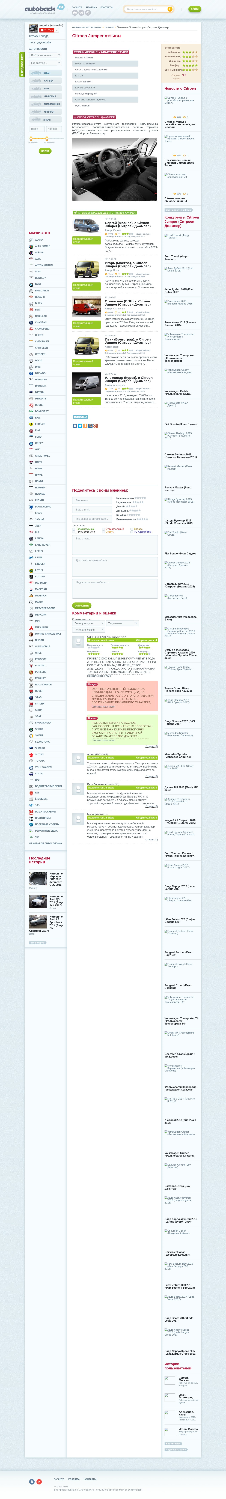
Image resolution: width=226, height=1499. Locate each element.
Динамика (174, 61)
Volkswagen (43, 767)
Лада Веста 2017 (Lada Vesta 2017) (179, 1319)
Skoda (39, 729)
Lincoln (40, 564)
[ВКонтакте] (75, 426)
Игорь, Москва (188, 1429)
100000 (31, 143)
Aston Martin (44, 265)
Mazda (39, 602)
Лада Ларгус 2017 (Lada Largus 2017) (180, 887)
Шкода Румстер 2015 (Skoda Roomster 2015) (179, 522)
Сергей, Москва (184, 1379)
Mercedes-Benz (45, 608)
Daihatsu (41, 379)
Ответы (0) (151, 746)
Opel (38, 653)
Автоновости (38, 49)
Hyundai (40, 494)
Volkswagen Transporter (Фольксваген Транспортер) (180, 358)
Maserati (41, 589)
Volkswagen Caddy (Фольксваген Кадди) (178, 392)
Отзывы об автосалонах (45, 843)
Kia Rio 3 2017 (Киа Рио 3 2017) (180, 1121)
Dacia (38, 360)
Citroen (40, 354)
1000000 (47, 143)
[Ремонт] (88, 13)
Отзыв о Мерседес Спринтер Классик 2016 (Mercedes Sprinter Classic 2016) (181, 653)
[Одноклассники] (85, 426)
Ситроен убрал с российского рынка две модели (180, 124)
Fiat (37, 430)
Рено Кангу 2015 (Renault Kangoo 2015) (180, 324)
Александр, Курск (186, 1413)
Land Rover (42, 545)
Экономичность (172, 69)
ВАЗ (37, 780)
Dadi (38, 367)
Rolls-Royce (43, 684)
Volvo (39, 773)
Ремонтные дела (46, 830)
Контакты (106, 7)
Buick (38, 303)
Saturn (39, 703)
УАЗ (37, 837)
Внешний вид (172, 56)
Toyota (39, 761)
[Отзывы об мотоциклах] (81, 13)
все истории (37, 942)
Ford (38, 436)
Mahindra (41, 583)
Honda (39, 481)
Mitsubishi (42, 627)
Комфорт (175, 65)
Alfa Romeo (42, 246)
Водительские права (48, 786)
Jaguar (39, 519)
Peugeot (40, 659)
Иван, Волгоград (186, 1396)
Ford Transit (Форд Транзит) (176, 258)
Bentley (40, 278)
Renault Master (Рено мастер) (178, 489)
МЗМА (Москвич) (45, 811)
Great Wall (42, 456)
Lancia (39, 538)
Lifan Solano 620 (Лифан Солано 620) (180, 920)
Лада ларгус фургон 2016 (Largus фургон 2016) (181, 1220)
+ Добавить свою (176, 1449)
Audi (38, 271)
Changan (40, 322)
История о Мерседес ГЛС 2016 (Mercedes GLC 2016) (56, 879)
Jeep (38, 525)
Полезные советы (47, 824)
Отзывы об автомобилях (86, 27)
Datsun (39, 392)
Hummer (40, 487)
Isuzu (38, 513)
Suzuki (39, 754)
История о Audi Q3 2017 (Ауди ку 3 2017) (56, 900)
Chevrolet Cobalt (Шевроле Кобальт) (177, 1253)
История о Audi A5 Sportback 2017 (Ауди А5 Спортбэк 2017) (46, 923)
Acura (39, 239)
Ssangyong (42, 741)
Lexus (39, 551)
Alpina (39, 252)
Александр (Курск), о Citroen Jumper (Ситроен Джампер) (129, 379)
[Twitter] (80, 426)
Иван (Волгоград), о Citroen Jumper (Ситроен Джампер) (128, 341)
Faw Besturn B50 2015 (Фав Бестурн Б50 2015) (180, 1286)
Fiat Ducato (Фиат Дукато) (181, 424)
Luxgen (40, 576)
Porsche (40, 672)
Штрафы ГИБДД (38, 36)
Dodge (39, 405)
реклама (91, 7)
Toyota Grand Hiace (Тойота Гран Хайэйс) (178, 689)
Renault (40, 678)
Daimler (40, 386)
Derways (40, 398)
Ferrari (40, 424)
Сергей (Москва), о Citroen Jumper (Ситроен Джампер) (128, 224)
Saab (38, 697)
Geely (39, 443)
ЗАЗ (37, 805)
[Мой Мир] (90, 426)
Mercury (41, 614)
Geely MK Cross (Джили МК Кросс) (180, 1055)
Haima (39, 468)
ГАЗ (37, 792)
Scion (38, 710)
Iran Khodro (43, 506)
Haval (39, 475)
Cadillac (41, 316)
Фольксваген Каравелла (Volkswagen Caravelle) (180, 1088)
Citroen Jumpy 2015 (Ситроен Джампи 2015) (180, 585)
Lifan (38, 557)
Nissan (39, 640)
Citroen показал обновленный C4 (176, 199)
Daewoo (40, 373)
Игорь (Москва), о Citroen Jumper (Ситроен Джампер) (128, 264)
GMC (37, 449)
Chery (39, 335)
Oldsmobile (42, 646)
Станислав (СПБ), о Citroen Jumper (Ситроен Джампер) (128, 303)
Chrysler (41, 348)
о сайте (77, 7)
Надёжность (173, 52)
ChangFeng (42, 328)
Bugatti (40, 297)
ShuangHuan (43, 722)
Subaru (40, 748)
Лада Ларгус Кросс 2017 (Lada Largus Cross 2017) (180, 1352)
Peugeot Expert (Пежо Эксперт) (178, 986)
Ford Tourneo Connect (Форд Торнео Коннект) (180, 854)
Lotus (39, 570)
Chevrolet (42, 341)
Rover (39, 691)
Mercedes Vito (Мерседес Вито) (181, 618)
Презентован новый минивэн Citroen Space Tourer (179, 163)
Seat (38, 716)
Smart (39, 735)
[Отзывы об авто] (75, 13)
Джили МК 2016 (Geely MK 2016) (181, 788)
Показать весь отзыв (99, 675)
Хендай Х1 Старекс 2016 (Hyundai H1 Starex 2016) (180, 821)
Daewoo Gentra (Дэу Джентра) (177, 1187)
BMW (38, 284)
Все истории (173, 1443)
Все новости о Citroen (178, 210)
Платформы (43, 818)
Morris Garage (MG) (48, 633)
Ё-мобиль (41, 799)
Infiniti (39, 500)
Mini (37, 621)
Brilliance (42, 290)
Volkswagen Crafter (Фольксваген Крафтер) (180, 1154)
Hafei (38, 462)
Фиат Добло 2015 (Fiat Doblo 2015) (179, 291)
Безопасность (172, 47)
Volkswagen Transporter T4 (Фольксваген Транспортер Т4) (181, 1021)
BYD (37, 309)
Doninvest (42, 411)
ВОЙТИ (195, 9)
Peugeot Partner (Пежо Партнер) (179, 953)
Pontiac (40, 665)
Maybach (40, 595)
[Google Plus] (95, 426)
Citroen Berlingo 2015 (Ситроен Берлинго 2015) (181, 456)
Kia (37, 532)
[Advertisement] (46, 192)
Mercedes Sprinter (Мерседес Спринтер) (178, 755)
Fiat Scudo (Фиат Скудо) (180, 553)
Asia (38, 259)
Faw (37, 417)
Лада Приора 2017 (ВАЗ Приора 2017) (180, 722)
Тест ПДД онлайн (40, 42)
